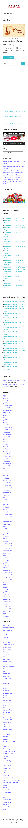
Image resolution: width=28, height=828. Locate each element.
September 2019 (7, 551)
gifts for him (6, 715)
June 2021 (5, 500)
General (5, 705)
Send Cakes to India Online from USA (14, 218)
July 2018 (5, 585)
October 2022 (6, 461)
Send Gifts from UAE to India (11, 783)
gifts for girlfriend (7, 710)
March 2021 (6, 507)
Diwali (4, 681)
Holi (4, 725)
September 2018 (7, 580)
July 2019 (5, 556)
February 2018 (7, 597)
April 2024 (5, 420)
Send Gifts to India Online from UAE (14, 341)
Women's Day (6, 807)
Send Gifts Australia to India (10, 778)
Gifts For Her (6, 712)
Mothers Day (6, 749)
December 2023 (7, 427)
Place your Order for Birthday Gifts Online (14, 124)
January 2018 (6, 599)
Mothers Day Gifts (8, 754)
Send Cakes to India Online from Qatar (14, 267)
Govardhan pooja (7, 720)
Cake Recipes (6, 659)
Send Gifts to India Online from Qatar (14, 348)
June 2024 (5, 418)
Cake (4, 657)
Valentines (5, 797)
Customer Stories (7, 676)
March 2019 (6, 565)
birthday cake (6, 642)
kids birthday (6, 734)
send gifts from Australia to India (12, 780)
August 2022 (6, 466)
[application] (14, 138)
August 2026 (6, 396)
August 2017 (6, 611)
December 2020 (7, 514)
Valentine (5, 795)
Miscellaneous (6, 746)
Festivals (5, 695)
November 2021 (7, 488)
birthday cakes (7, 647)
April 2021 (5, 505)
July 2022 (5, 468)
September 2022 (7, 464)
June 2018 (5, 587)
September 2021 (7, 493)
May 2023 (6, 444)
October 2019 (6, 548)
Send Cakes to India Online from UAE (14, 260)
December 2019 (7, 543)
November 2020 (7, 517)
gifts (4, 708)
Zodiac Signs (6, 809)
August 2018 (6, 582)
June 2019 (5, 558)
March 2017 (6, 616)
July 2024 (5, 415)
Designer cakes (7, 679)
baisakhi (5, 633)
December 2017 (7, 602)
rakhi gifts (5, 773)
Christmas (5, 671)
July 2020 (5, 526)
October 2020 (6, 519)
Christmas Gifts (7, 674)
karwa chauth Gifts (8, 729)
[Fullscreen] (23, 143)
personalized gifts (8, 761)
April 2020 (5, 534)
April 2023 (5, 447)
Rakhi (4, 771)
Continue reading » (8, 57)
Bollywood (6, 654)
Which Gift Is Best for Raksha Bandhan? (14, 175)
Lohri (4, 744)
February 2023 (7, 451)
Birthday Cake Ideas (8, 645)
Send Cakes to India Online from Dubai (14, 269)
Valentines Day (7, 800)
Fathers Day (6, 691)
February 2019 (7, 568)
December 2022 (7, 456)
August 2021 (6, 495)
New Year (5, 756)
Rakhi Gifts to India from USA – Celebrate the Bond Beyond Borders (13, 172)
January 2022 (6, 483)
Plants (4, 763)
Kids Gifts (5, 737)
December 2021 (7, 485)
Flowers (5, 698)
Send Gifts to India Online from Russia (14, 304)
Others (4, 758)
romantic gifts (6, 775)
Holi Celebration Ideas (9, 727)
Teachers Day (6, 788)
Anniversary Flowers (8, 628)
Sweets (5, 785)
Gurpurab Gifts (7, 722)
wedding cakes (7, 802)
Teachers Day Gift (8, 790)
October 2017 (6, 606)
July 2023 (5, 439)
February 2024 (7, 422)
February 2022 (7, 480)
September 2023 (7, 434)
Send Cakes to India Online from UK (14, 225)
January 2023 (6, 454)
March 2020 (6, 536)
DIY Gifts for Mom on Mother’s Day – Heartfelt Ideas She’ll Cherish (13, 178)
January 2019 (6, 570)
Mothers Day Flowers (9, 751)
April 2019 (5, 563)
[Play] (4, 143)
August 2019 (6, 553)
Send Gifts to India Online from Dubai (14, 351)
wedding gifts (6, 804)
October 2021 (6, 490)
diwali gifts (6, 683)
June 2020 (5, 529)
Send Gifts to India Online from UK (13, 306)
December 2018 (7, 573)
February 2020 (7, 539)
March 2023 (6, 449)
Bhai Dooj (5, 637)
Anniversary (6, 625)
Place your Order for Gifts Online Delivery (14, 112)
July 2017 (5, 614)
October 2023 (6, 432)
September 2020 (7, 522)
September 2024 (7, 410)
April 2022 (5, 476)
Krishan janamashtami (9, 741)
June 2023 (5, 442)
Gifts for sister (7, 717)
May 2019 (6, 560)
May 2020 (6, 531)
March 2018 (6, 594)
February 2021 (7, 510)
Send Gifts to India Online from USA (14, 302)
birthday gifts (6, 652)
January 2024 (6, 425)
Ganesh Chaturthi (7, 703)
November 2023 (7, 430)
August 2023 (6, 437)
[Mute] (21, 143)
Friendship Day (7, 700)
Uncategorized (7, 792)
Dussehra (5, 686)
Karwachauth (15, 39)
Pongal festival (7, 766)
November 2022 (7, 459)
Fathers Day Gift (7, 693)
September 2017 (7, 609)
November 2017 (7, 604)
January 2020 (6, 541)
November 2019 (7, 546)
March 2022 (6, 478)
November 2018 (7, 575)
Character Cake (7, 662)
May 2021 (6, 502)
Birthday (5, 640)
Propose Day (6, 768)
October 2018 (6, 577)
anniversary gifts (7, 630)
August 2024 (6, 413)
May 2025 (6, 401)
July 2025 (5, 398)
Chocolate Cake (7, 669)
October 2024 (6, 408)
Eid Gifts (5, 688)
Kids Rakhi (5, 739)
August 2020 (6, 524)
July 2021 (5, 497)
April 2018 (5, 592)
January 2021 (6, 512)
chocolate (5, 664)
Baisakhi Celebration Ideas (10, 635)
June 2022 (5, 471)
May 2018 (6, 589)
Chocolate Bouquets (8, 666)
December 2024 (7, 405)
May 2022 (6, 473)
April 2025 (5, 403)
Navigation (10, 14)
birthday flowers (7, 649)
